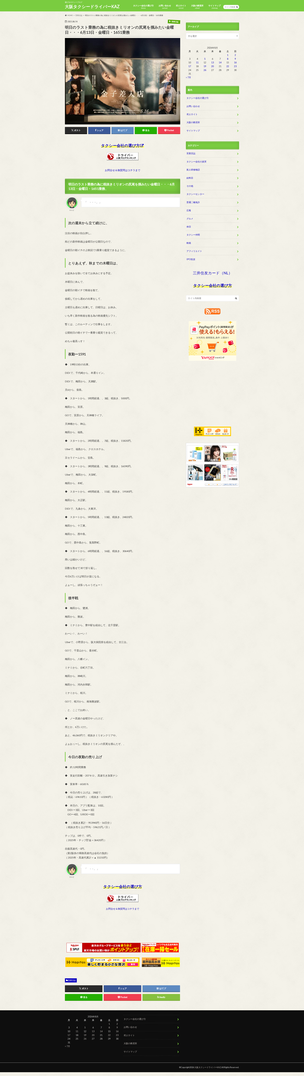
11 (197, 62)
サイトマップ (214, 6)
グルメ (190, 218)
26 (205, 70)
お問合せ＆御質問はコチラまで (122, 170)
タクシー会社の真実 (196, 161)
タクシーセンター (195, 194)
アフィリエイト (194, 251)
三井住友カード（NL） (212, 273)
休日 (189, 226)
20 (212, 66)
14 (220, 62)
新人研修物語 (193, 169)
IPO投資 (191, 259)
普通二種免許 (193, 202)
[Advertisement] (122, 930)
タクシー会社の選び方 (143, 6)
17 (189, 66)
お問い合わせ (165, 6)
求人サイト (181, 6)
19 (205, 66)
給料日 (190, 178)
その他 (190, 186)
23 (235, 66)
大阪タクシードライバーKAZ (92, 6)
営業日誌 (72, 980)
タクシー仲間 (193, 234)
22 (227, 66)
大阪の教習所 (197, 6)
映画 (189, 243)
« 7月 (188, 77)
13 (212, 62)
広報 (189, 210)
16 (235, 62)
